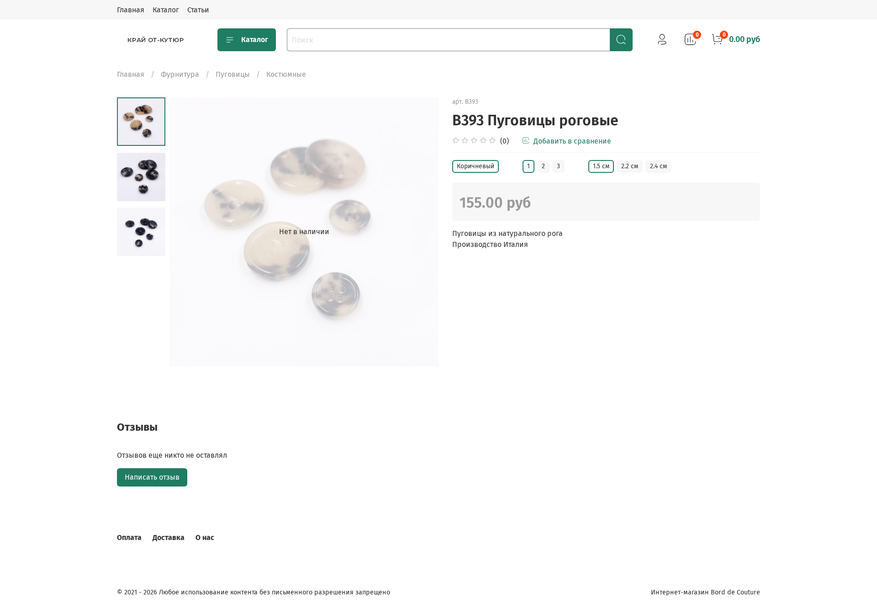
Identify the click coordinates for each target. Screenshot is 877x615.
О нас (204, 537)
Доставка (169, 537)
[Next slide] (420, 232)
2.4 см (658, 166)
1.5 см (601, 166)
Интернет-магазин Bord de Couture (705, 592)
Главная (130, 9)
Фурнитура (180, 74)
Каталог (166, 9)
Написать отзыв (152, 477)
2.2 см (629, 166)
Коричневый (475, 166)
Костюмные (286, 74)
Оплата (129, 537)
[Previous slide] (188, 232)
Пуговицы (233, 74)
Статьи (198, 9)
